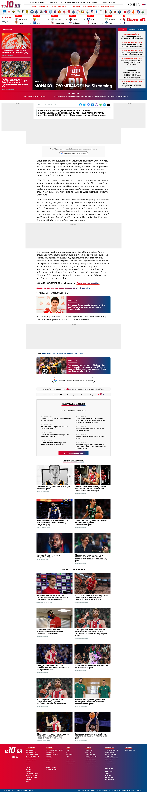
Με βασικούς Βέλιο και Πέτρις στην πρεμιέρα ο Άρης (131, 85)
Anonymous (109, 747)
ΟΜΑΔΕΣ (95, 3)
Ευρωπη (28, 770)
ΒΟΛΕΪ (56, 3)
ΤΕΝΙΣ (61, 3)
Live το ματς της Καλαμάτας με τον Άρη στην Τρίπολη (132, 53)
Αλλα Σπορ (69, 764)
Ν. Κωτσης (89, 758)
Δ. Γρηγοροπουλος (92, 766)
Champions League (32, 756)
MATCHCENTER (64, 6)
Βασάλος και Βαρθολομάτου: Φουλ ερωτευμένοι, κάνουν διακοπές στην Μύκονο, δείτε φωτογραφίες (131, 74)
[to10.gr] (11, 4)
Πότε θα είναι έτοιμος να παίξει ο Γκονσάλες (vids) (132, 45)
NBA (47, 766)
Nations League (31, 778)
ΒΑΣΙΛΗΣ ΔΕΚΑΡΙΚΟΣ (111, 758)
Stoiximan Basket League (54, 750)
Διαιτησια (29, 780)
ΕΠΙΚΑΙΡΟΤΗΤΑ (130, 750)
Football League (32, 754)
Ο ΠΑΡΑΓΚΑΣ (109, 756)
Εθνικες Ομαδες (31, 776)
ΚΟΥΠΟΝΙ (49, 6)
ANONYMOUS (77, 3)
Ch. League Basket (52, 754)
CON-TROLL (109, 6)
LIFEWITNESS (113, 3)
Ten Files (128, 747)
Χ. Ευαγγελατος (91, 760)
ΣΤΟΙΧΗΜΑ (41, 6)
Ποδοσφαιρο (30, 747)
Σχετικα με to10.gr (94, 790)
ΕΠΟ (27, 782)
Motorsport (70, 762)
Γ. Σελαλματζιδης (91, 756)
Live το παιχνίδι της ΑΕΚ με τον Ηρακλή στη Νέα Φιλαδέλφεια (131, 62)
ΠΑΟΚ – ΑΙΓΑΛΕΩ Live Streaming (35, 96)
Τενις (67, 756)
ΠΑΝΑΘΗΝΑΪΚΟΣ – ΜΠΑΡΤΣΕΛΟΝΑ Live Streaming (73, 96)
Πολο (67, 752)
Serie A (28, 764)
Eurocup (49, 756)
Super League (30, 750)
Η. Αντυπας (89, 764)
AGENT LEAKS (109, 752)
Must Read (81, 411)
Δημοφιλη (71, 411)
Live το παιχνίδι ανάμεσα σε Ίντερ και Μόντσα (91, 437)
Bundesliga (30, 766)
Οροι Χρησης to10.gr (109, 790)
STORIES (108, 775)
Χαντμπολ (69, 754)
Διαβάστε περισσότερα (73, 453)
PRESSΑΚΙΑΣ (109, 760)
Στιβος (68, 758)
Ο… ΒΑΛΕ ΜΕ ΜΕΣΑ (110, 764)
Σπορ (68, 747)
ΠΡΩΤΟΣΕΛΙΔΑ (98, 6)
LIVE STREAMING (59, 353)
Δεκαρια (88, 747)
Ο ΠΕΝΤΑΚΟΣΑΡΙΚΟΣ (111, 750)
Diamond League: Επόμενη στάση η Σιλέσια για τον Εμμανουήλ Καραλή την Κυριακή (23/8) (91, 446)
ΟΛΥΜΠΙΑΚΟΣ (79, 353)
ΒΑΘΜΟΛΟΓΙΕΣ (76, 6)
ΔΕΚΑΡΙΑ (68, 3)
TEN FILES (103, 3)
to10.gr (39, 105)
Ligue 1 (28, 768)
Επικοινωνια (121, 790)
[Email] (108, 105)
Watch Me (109, 769)
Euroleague (50, 752)
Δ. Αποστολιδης (91, 762)
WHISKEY (139, 790)
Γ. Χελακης (89, 750)
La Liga (28, 762)
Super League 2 (31, 752)
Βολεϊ (67, 750)
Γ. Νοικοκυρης (90, 754)
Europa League (31, 758)
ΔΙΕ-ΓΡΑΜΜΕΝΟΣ (110, 754)
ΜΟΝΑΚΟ (70, 353)
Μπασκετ (49, 747)
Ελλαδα (48, 760)
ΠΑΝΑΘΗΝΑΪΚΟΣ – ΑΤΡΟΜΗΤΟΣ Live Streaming (111, 96)
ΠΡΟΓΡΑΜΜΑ (87, 6)
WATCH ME (87, 3)
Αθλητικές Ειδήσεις (66, 395)
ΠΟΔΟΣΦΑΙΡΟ (34, 3)
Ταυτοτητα (82, 790)
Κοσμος (29, 772)
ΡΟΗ (34, 6)
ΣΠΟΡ (51, 3)
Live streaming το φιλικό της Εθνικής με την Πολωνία (132, 37)
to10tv (107, 773)
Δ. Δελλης (89, 752)
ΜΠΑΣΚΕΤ (44, 3)
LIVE (55, 6)
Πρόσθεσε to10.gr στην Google (75, 153)
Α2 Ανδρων (49, 758)
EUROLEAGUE (47, 353)
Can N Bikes (69, 760)
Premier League (31, 760)
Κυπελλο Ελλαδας (32, 774)
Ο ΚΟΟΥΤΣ (108, 762)
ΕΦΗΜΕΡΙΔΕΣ (109, 777)
